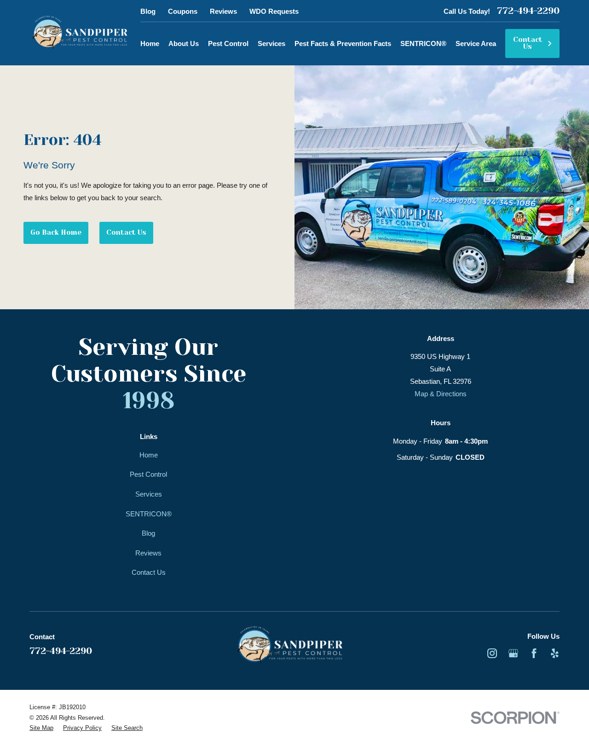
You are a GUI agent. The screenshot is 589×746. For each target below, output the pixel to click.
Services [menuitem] (271, 43)
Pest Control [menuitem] (228, 43)
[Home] (79, 32)
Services (148, 494)
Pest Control (148, 474)
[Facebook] (534, 653)
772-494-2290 (528, 11)
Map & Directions (441, 394)
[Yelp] (555, 653)
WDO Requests (274, 11)
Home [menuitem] (149, 43)
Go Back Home (55, 232)
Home (148, 455)
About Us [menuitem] (183, 43)
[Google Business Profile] (513, 653)
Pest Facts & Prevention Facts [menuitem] (342, 43)
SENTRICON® (149, 514)
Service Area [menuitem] (476, 43)
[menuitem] (41, 728)
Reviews (223, 11)
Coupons (182, 11)
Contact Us (528, 43)
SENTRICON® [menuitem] (423, 43)
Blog (148, 11)
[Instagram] (492, 653)
